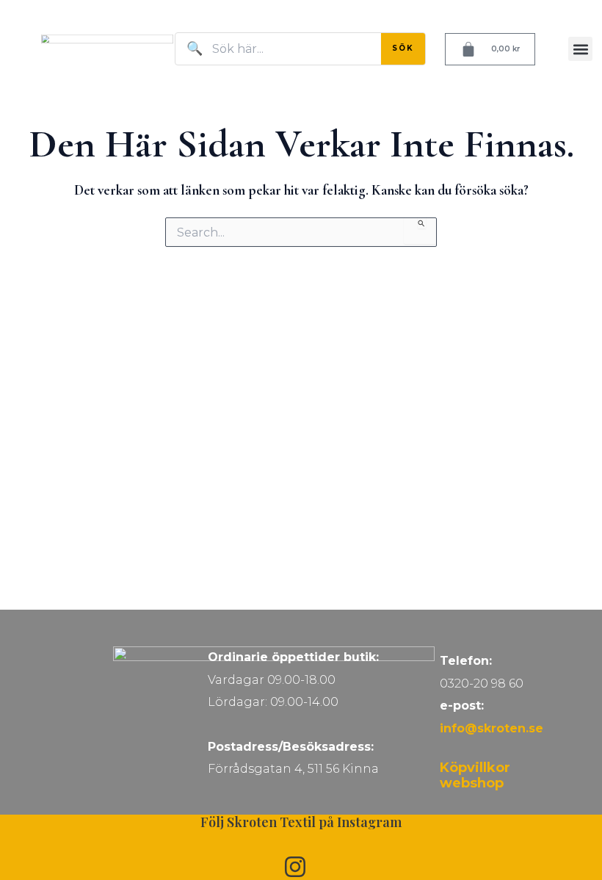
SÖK (403, 48)
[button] (580, 49)
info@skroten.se (491, 728)
